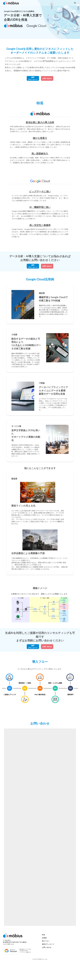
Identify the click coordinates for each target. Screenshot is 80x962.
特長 (43, 935)
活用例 (44, 938)
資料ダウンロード (48, 944)
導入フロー (46, 941)
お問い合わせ (46, 947)
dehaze (75, 3)
